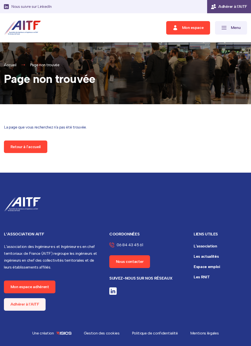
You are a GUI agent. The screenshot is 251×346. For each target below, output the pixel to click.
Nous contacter (130, 261)
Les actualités (206, 256)
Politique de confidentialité (155, 333)
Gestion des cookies (102, 333)
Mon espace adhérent (30, 286)
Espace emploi (207, 266)
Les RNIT (202, 277)
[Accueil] (22, 28)
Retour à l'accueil (26, 146)
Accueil (10, 65)
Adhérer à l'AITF (25, 304)
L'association (205, 246)
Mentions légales (204, 333)
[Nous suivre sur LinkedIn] (113, 291)
